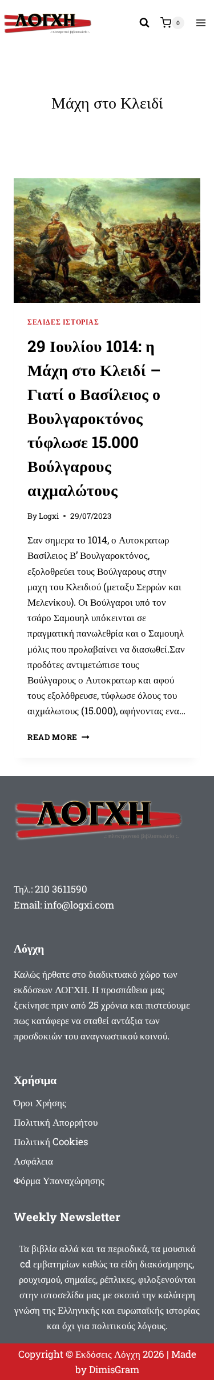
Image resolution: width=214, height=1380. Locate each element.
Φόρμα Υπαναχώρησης (59, 1180)
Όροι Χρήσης (40, 1102)
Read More (58, 737)
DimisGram (114, 1369)
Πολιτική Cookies (51, 1141)
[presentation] (107, 240)
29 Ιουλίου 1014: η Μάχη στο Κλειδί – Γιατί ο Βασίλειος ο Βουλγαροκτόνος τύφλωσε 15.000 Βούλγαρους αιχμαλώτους (94, 418)
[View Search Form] (144, 23)
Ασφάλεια (33, 1160)
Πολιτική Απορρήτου (56, 1122)
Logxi (49, 516)
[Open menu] (200, 22)
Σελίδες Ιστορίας (63, 322)
